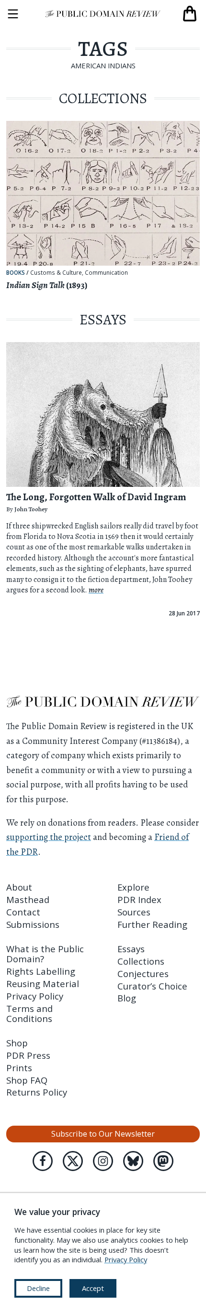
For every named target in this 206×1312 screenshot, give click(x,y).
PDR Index (139, 899)
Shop (17, 1043)
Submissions (32, 924)
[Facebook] (43, 1161)
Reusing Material (42, 983)
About (19, 887)
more (96, 590)
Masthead (27, 899)
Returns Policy (36, 1092)
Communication (106, 272)
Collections (140, 961)
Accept (93, 1288)
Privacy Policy (34, 996)
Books (15, 272)
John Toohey (30, 509)
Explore (133, 887)
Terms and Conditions (29, 1013)
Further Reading (152, 924)
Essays (131, 949)
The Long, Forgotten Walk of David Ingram (96, 497)
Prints (19, 1068)
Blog (126, 998)
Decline (38, 1288)
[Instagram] (103, 1161)
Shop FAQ (26, 1080)
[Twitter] (73, 1161)
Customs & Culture (56, 272)
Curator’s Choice (152, 986)
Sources (133, 912)
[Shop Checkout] (190, 14)
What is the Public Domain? (45, 954)
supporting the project (48, 837)
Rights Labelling (40, 971)
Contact (23, 912)
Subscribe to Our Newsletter (103, 1134)
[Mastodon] (163, 1161)
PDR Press (28, 1055)
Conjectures (143, 973)
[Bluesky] (133, 1161)
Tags (103, 48)
